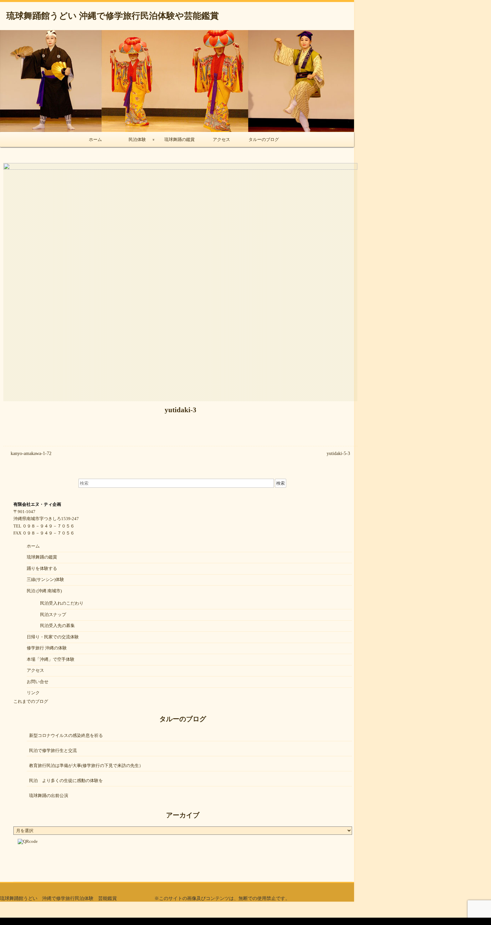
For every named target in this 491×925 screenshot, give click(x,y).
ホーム (95, 139)
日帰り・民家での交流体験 (53, 636)
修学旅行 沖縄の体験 (47, 647)
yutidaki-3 (180, 410)
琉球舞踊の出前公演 (48, 795)
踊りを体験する (42, 568)
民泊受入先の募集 (57, 625)
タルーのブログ (264, 139)
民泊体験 (137, 139)
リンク (33, 692)
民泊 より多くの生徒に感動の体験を (66, 780)
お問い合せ (37, 681)
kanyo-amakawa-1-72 (31, 453)
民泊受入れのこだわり (62, 603)
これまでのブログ (30, 701)
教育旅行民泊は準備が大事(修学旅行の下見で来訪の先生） (86, 765)
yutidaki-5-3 (338, 453)
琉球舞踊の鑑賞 (179, 139)
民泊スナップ (53, 614)
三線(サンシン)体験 (45, 579)
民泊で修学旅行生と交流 (53, 750)
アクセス (221, 139)
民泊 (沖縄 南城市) (44, 590)
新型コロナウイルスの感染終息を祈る (66, 735)
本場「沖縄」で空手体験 (50, 659)
